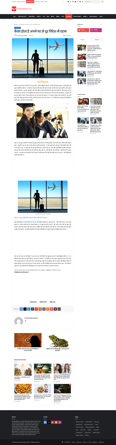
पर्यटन (63, 16)
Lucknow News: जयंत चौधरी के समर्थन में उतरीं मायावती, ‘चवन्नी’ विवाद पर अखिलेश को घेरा (94, 48)
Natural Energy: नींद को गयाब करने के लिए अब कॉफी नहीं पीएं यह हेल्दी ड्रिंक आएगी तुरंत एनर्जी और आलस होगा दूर (42, 377)
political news (88, 432)
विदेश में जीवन (43, 302)
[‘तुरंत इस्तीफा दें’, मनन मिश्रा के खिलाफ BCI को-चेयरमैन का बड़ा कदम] (81, 74)
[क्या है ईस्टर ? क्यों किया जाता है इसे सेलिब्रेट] (23, 370)
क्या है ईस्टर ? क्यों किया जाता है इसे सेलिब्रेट (22, 378)
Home (16, 24)
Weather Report (96, 432)
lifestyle (89, 429)
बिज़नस (52, 16)
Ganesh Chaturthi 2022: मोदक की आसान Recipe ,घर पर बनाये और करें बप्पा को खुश (42, 396)
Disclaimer (94, 442)
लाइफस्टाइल (68, 16)
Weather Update (79, 435)
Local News (96, 429)
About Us (85, 442)
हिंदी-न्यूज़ (53, 302)
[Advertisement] (72, 8)
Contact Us (101, 442)
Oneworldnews (79, 432)
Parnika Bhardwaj (21, 35)
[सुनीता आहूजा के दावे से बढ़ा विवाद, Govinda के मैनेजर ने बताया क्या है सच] (81, 57)
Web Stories (77, 16)
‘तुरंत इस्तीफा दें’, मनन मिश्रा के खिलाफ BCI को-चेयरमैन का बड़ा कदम (94, 73)
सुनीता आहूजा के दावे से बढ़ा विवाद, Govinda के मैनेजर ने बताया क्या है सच (94, 56)
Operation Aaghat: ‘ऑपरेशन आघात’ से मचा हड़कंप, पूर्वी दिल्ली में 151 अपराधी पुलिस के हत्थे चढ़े (54, 1)
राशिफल (57, 16)
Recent (97, 39)
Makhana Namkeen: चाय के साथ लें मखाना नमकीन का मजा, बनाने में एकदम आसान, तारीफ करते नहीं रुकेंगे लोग (22, 397)
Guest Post (79, 442)
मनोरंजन (38, 16)
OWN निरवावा (32, 16)
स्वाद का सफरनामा (93, 16)
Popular (82, 39)
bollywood (96, 421)
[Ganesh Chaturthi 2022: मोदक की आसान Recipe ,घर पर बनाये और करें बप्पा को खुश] (42, 389)
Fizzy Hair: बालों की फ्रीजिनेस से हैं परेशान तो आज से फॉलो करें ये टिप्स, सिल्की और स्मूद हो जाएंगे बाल (62, 377)
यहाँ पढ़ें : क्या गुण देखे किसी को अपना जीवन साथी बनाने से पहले (30, 217)
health (96, 424)
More (84, 16)
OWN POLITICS (22, 16)
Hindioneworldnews (90, 427)
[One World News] (22, 9)
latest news (83, 429)
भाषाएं (101, 16)
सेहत (48, 16)
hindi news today (79, 427)
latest (77, 429)
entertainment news (88, 424)
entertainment (79, 424)
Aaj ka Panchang (79, 421)
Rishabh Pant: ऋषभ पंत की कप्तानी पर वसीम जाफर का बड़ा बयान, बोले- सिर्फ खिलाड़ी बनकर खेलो (94, 81)
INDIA (98, 427)
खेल (44, 16)
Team (89, 442)
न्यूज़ (14, 16)
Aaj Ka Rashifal (89, 421)
